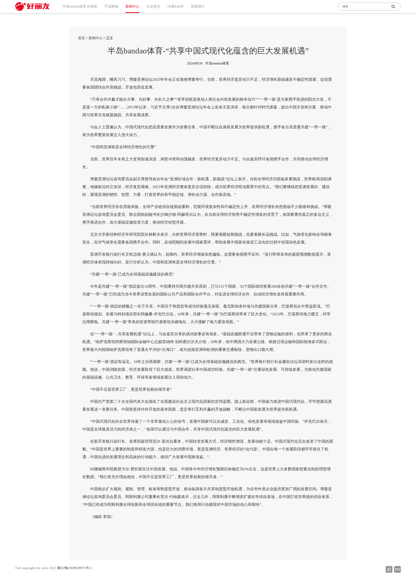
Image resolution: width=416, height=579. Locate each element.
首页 (81, 38)
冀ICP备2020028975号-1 (74, 568)
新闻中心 (95, 38)
